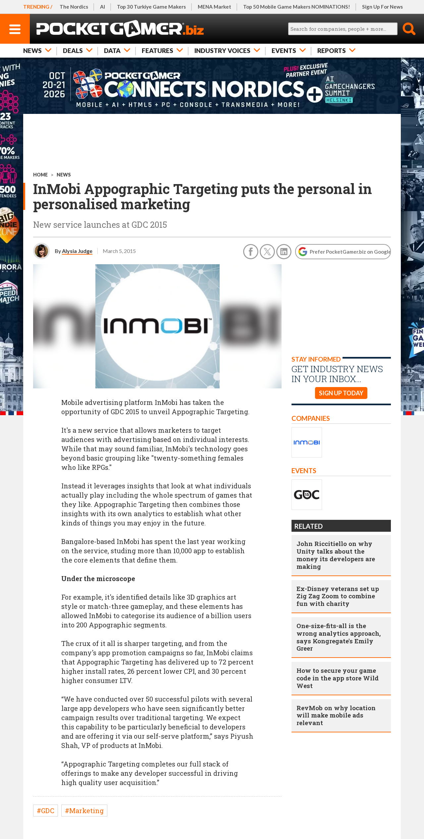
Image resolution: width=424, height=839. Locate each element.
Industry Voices (222, 50)
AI (102, 7)
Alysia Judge (77, 251)
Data (112, 50)
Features (157, 50)
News (32, 50)
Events (284, 50)
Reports (331, 50)
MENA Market (214, 7)
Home (40, 174)
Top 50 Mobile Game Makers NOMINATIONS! (296, 7)
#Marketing (84, 810)
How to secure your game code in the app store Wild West (337, 678)
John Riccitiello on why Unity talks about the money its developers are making (335, 554)
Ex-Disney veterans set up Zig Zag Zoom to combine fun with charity (337, 596)
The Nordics (74, 7)
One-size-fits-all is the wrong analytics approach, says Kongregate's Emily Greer (338, 636)
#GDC (45, 810)
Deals (73, 50)
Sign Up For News (382, 7)
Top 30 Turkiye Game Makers (151, 7)
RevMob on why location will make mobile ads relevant (336, 715)
